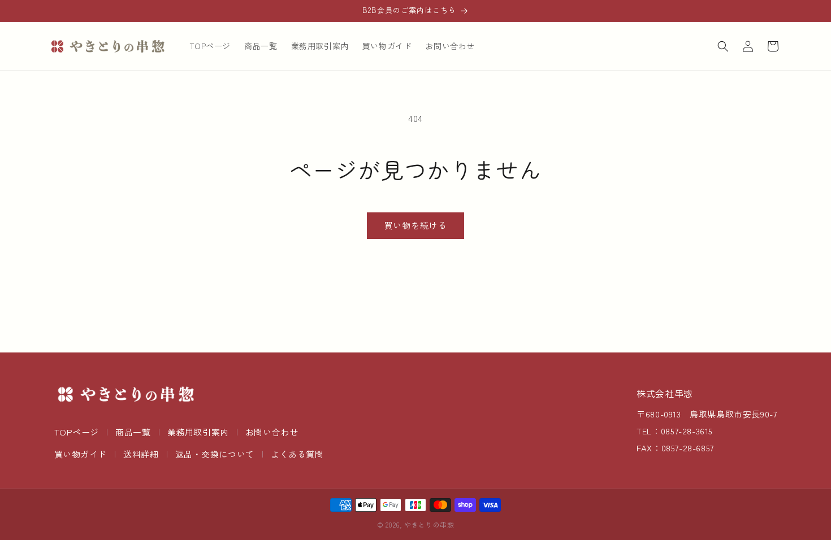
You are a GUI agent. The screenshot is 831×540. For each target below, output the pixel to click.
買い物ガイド (80, 454)
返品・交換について (214, 454)
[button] (723, 46)
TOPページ (76, 432)
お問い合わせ (271, 432)
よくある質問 (297, 454)
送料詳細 (140, 454)
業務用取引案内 (198, 432)
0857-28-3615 (687, 431)
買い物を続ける (415, 225)
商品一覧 (132, 432)
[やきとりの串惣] (125, 394)
